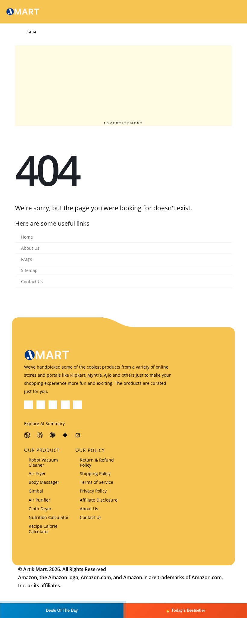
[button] (219, 11)
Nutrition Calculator (49, 517)
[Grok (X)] (78, 435)
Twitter (40, 404)
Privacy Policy (93, 491)
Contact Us (32, 281)
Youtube (65, 404)
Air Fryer (37, 473)
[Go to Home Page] (23, 32)
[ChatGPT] (27, 435)
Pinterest (52, 404)
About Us (30, 248)
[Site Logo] (22, 12)
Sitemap (29, 270)
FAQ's (26, 259)
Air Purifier (39, 500)
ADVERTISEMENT (123, 123)
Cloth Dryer (40, 508)
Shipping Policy (95, 473)
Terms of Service (96, 482)
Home (27, 237)
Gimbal (36, 491)
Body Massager (44, 482)
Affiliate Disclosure (98, 500)
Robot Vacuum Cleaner (43, 462)
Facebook (28, 404)
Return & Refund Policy (97, 462)
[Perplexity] (40, 435)
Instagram (77, 404)
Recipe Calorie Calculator (43, 528)
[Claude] (52, 435)
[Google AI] (65, 435)
